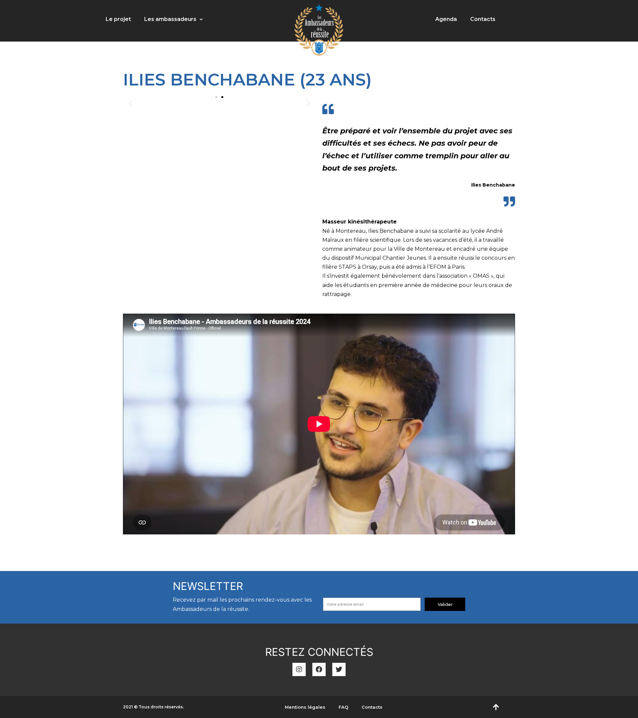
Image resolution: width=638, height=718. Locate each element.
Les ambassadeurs (170, 19)
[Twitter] (339, 669)
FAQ (343, 707)
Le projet (118, 19)
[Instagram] (299, 669)
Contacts (482, 19)
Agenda (446, 19)
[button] (216, 97)
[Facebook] (319, 669)
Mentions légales (305, 707)
